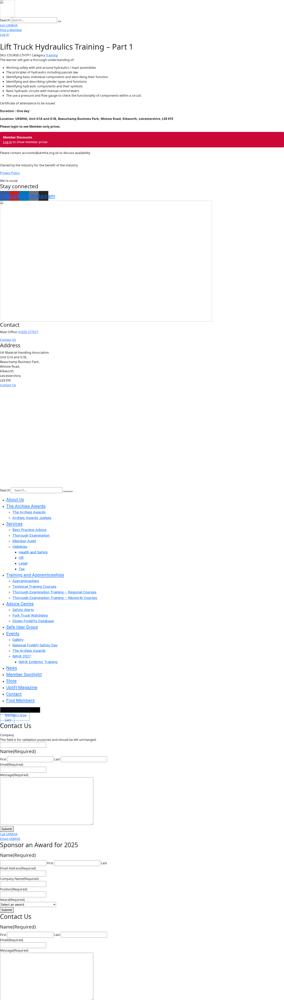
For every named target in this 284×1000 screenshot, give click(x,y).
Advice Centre (20, 603)
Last (57, 759)
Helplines (19, 546)
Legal (23, 563)
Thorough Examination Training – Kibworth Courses (54, 598)
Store (11, 681)
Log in (7, 142)
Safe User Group (22, 626)
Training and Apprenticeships (35, 575)
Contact (14, 693)
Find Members (20, 700)
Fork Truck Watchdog (30, 615)
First (3, 759)
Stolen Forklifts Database (33, 621)
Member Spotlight (24, 674)
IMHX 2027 (21, 656)
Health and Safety (33, 552)
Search (5, 20)
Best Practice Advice (29, 530)
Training (52, 55)
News (11, 668)
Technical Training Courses (34, 586)
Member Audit (24, 541)
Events (12, 633)
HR (21, 557)
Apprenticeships (25, 581)
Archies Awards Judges (31, 518)
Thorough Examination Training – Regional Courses (54, 592)
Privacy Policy (10, 173)
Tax (22, 569)
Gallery (17, 639)
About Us (15, 499)
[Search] (59, 21)
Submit (7, 829)
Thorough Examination (30, 535)
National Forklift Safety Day (34, 645)
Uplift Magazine (21, 687)
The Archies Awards (26, 506)
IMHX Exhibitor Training (38, 662)
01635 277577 (28, 332)
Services (14, 523)
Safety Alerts (23, 610)
